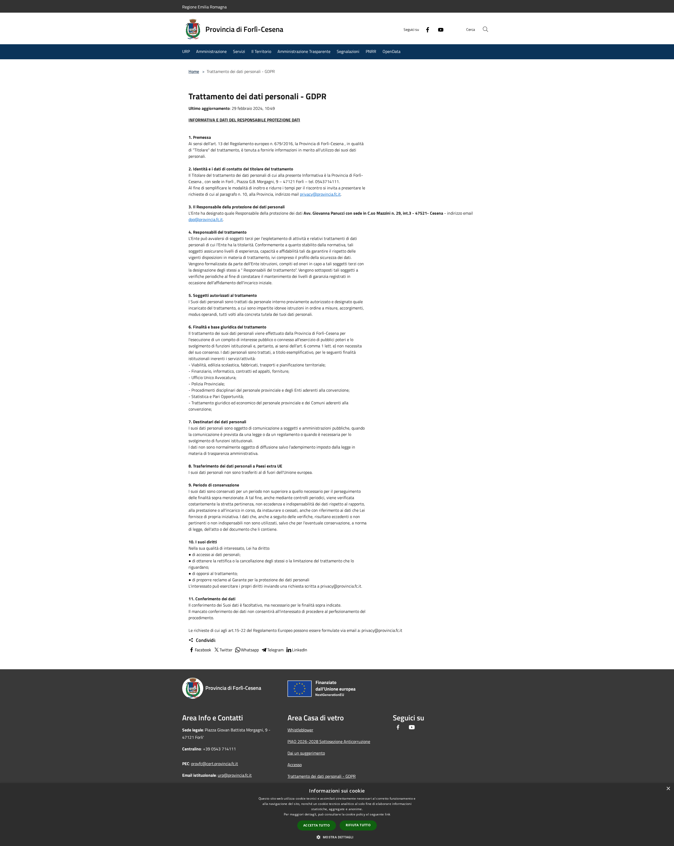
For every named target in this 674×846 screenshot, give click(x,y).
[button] (336, 837)
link (387, 814)
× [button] (668, 789)
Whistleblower (300, 730)
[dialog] (337, 814)
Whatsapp (250, 650)
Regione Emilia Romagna (204, 7)
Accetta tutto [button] (316, 825)
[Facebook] (425, 29)
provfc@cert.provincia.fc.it (214, 763)
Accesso (295, 764)
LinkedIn (299, 650)
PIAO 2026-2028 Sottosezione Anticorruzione (329, 741)
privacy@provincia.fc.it (320, 194)
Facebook (203, 650)
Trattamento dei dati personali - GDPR (322, 776)
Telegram (275, 650)
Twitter (226, 650)
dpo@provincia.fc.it (206, 219)
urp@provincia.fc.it (235, 775)
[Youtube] (438, 29)
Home (194, 71)
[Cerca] (485, 29)
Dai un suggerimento (306, 753)
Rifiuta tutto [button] (358, 825)
